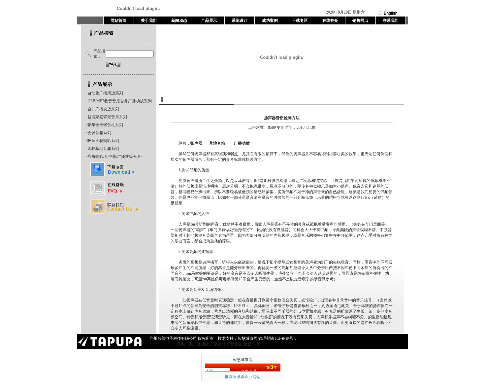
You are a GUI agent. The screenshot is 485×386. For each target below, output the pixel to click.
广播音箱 (234, 344)
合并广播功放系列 (103, 109)
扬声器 (196, 143)
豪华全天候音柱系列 (105, 125)
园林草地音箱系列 (103, 148)
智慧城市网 (242, 359)
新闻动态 (179, 20)
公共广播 (184, 344)
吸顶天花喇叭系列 (103, 140)
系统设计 (239, 20)
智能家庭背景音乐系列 (107, 117)
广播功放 (242, 143)
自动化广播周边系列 (105, 93)
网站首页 (118, 20)
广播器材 (218, 344)
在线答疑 (330, 20)
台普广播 (251, 344)
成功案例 (270, 20)
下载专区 (300, 20)
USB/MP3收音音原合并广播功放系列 (119, 101)
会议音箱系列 (99, 132)
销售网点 (360, 20)
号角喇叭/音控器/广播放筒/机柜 (114, 156)
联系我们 (391, 20)
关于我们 (149, 20)
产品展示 (209, 20)
